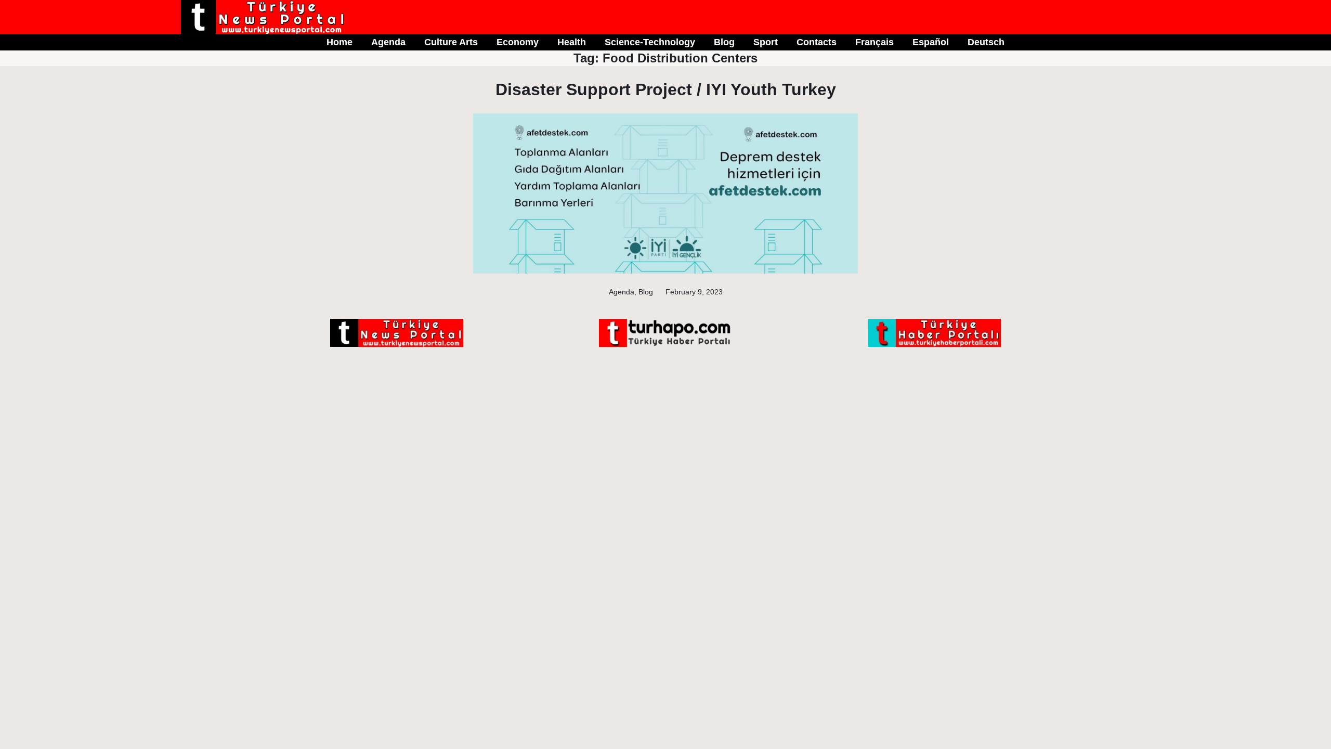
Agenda (621, 292)
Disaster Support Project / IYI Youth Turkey (665, 89)
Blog (645, 292)
